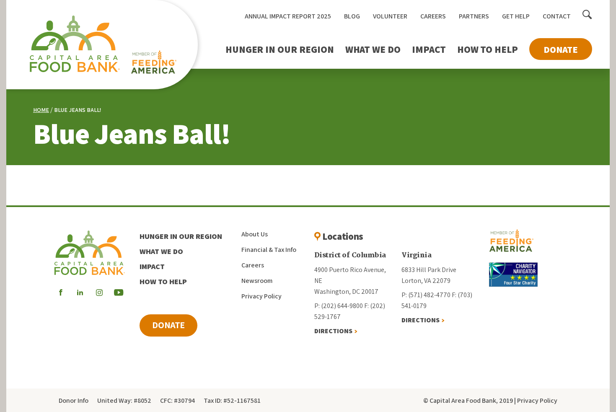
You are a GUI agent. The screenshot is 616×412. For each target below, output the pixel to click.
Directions (333, 330)
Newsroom (256, 280)
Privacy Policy (261, 296)
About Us (254, 234)
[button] (587, 15)
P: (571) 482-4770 (425, 294)
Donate (561, 49)
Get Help (516, 16)
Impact (429, 49)
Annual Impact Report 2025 (288, 16)
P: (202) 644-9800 (338, 305)
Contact (557, 16)
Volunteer (390, 16)
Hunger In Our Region (279, 49)
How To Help (487, 49)
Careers (433, 16)
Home (41, 110)
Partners (474, 16)
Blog (352, 16)
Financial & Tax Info (268, 249)
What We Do (373, 49)
